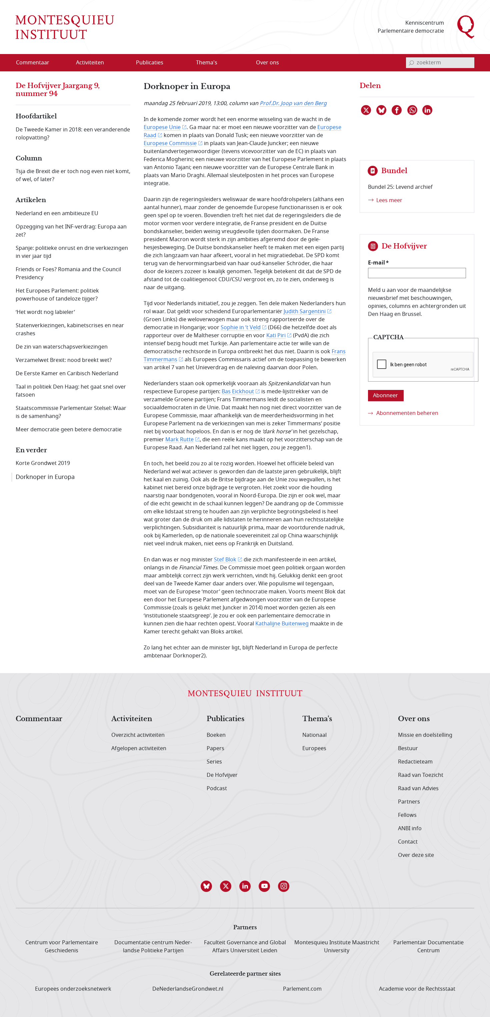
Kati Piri (276, 336)
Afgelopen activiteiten (138, 748)
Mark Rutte (179, 440)
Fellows (407, 815)
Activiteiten (131, 719)
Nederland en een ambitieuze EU (57, 213)
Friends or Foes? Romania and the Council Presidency (68, 274)
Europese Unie (162, 127)
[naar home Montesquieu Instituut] (65, 27)
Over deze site (416, 855)
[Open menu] (122, 63)
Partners (409, 802)
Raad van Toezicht (420, 775)
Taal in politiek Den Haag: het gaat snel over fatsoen (71, 391)
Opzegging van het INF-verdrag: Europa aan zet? (71, 231)
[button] (206, 886)
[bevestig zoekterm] (411, 62)
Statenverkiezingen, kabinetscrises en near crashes (70, 330)
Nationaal (314, 735)
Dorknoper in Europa (45, 477)
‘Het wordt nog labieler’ (45, 312)
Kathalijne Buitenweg (282, 624)
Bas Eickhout (238, 392)
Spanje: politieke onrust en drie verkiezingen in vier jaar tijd (72, 252)
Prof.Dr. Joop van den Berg (293, 103)
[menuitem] (36, 63)
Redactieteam (415, 762)
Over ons (414, 719)
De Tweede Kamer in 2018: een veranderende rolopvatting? (73, 134)
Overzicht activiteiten (138, 735)
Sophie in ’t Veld (241, 328)
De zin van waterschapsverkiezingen (62, 347)
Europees (314, 748)
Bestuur (408, 748)
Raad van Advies (418, 789)
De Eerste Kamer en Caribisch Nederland (67, 374)
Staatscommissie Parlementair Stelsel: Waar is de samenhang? (71, 412)
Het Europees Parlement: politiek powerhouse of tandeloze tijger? (57, 295)
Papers (215, 748)
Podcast (217, 789)
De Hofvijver (222, 775)
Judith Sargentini (305, 312)
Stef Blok (225, 560)
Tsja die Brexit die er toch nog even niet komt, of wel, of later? (73, 175)
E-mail (376, 262)
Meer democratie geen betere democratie (69, 430)
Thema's (317, 719)
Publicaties (225, 719)
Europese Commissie (170, 143)
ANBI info (410, 829)
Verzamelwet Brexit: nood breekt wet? (64, 360)
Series (214, 762)
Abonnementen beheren (407, 413)
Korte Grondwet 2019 (43, 463)
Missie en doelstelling (425, 735)
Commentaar (39, 719)
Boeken (216, 735)
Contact (408, 842)
